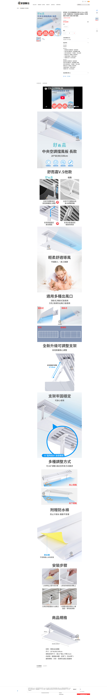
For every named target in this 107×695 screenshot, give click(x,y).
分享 (65, 76)
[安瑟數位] (24, 3)
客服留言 (60, 692)
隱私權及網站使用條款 (45, 692)
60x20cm (66, 26)
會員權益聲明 (61, 694)
